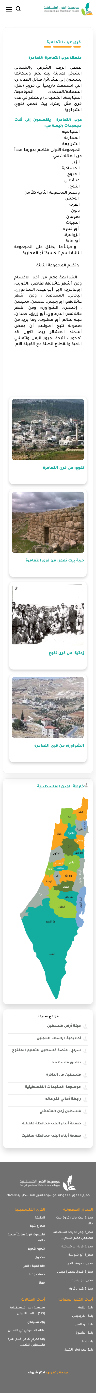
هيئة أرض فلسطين (64, 1026)
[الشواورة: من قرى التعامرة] (48, 707)
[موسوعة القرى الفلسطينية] (68, 9)
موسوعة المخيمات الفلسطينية (53, 1087)
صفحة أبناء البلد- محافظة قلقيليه (51, 1124)
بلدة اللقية (85, 1308)
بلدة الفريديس (82, 1316)
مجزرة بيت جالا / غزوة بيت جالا (74, 1221)
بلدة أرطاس (84, 1325)
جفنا (42, 1283)
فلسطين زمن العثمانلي (60, 1112)
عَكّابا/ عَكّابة (36, 1249)
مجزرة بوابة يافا (82, 1280)
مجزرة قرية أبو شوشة (77, 1247)
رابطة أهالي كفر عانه (63, 1099)
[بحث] (18, 10)
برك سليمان (36, 1322)
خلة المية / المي (34, 1266)
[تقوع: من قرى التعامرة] (48, 429)
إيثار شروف (36, 1373)
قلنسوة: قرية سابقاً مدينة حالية (26, 1238)
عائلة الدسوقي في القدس (26, 1330)
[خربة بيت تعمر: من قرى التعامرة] (48, 522)
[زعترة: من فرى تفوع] (48, 615)
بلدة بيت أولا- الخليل (78, 1350)
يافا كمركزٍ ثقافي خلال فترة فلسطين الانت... (26, 1342)
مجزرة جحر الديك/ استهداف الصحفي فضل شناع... (73, 1235)
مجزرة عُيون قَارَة (81, 1289)
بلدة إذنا (87, 1341)
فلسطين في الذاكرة (63, 1075)
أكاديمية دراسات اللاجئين (59, 1039)
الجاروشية (37, 1226)
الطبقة (40, 1218)
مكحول (39, 1257)
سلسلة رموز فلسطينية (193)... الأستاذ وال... (27, 1311)
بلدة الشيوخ (84, 1333)
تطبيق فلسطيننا (66, 1063)
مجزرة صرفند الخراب (78, 1264)
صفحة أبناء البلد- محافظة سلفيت (51, 1136)
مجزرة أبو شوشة (80, 1255)
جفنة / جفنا (37, 1274)
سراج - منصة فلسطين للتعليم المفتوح (46, 1051)
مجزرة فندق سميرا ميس (75, 1272)
